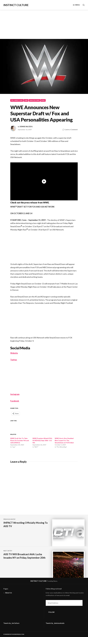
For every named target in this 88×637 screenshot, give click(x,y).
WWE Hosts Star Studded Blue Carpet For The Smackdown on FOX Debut (64, 440)
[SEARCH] (83, 5)
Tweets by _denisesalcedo (55, 623)
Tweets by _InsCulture (11, 623)
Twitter (13, 360)
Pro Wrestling (17, 100)
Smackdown (34, 100)
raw (26, 100)
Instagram (14, 394)
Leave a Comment (71, 130)
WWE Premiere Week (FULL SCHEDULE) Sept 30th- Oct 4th (42, 440)
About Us (8, 593)
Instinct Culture (16, 5)
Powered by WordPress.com (13, 634)
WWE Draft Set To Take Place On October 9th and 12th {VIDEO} (19, 440)
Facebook (14, 401)
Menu (77, 5)
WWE (43, 100)
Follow (51, 612)
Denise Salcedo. (26, 126)
